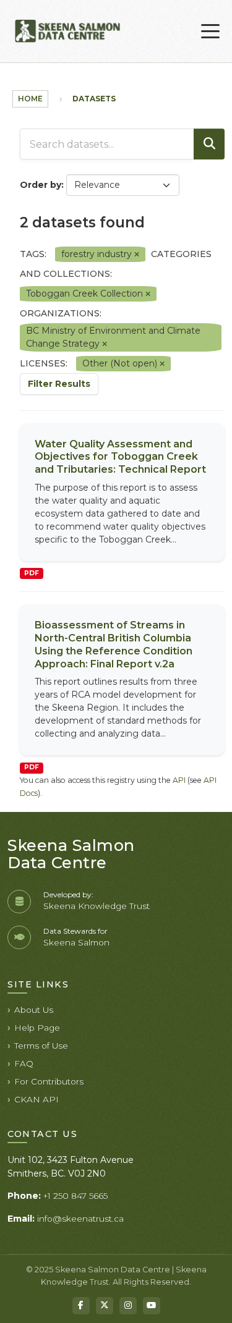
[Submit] (209, 144)
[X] (104, 1305)
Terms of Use (41, 1045)
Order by (40, 184)
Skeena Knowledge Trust (96, 906)
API (179, 780)
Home (30, 98)
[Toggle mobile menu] (210, 31)
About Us (33, 1010)
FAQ (23, 1063)
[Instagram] (128, 1305)
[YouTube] (151, 1305)
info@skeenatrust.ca (80, 1219)
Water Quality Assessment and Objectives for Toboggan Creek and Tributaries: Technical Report (120, 457)
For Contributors (49, 1081)
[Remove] (136, 254)
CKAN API (36, 1099)
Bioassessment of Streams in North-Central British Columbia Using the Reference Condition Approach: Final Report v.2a (113, 644)
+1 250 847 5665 (75, 1196)
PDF (31, 573)
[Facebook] (81, 1305)
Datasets (94, 98)
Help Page (37, 1028)
